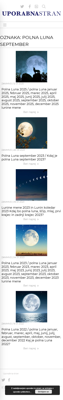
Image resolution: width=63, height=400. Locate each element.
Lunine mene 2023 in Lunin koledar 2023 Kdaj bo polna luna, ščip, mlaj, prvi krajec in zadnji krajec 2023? (31, 211)
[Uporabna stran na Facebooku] (30, 6)
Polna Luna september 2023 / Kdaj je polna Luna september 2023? (29, 157)
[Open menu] (5, 25)
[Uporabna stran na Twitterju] (22, 6)
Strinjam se (43, 391)
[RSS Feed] (36, 6)
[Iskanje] (44, 6)
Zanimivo (7, 83)
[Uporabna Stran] (31, 13)
